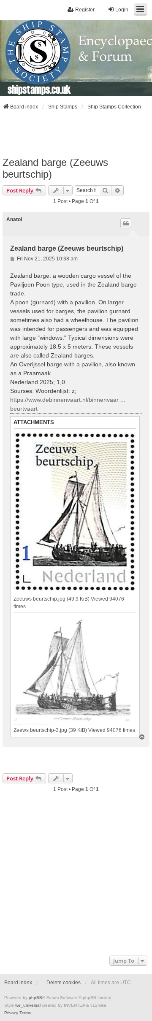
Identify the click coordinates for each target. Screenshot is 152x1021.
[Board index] (76, 58)
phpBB (35, 997)
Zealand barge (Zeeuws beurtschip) (55, 168)
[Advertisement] (76, 133)
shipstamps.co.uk (39, 89)
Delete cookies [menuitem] (63, 983)
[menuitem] (11, 1013)
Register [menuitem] (85, 10)
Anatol (14, 219)
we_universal (28, 1005)
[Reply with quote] (125, 223)
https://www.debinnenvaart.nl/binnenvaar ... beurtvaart (67, 404)
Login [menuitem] (121, 10)
